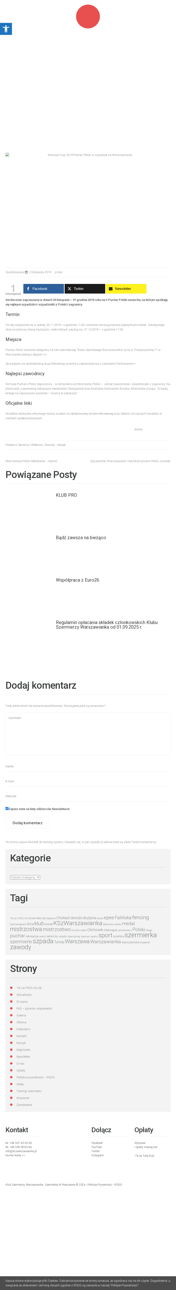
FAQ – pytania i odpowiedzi (34, 1008)
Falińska (123, 917)
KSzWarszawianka (77, 923)
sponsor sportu (89, 936)
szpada (43, 941)
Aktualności (24, 994)
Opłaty (20, 1070)
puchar (17, 935)
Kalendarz (23, 1029)
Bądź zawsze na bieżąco (81, 537)
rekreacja (32, 936)
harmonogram (18, 924)
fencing (140, 917)
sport (105, 935)
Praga (149, 930)
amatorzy (39, 918)
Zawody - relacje (55, 445)
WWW (138, 429)
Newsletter (23, 1056)
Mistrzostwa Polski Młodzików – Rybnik (31, 461)
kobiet (48, 924)
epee (109, 917)
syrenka (118, 936)
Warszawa (77, 941)
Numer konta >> (15, 1155)
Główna (21, 1022)
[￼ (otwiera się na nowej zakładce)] (11, 430)
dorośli (76, 917)
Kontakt (21, 1036)
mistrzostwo (57, 929)
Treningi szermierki (28, 1091)
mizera (76, 930)
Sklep (20, 1084)
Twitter (95, 1151)
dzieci (100, 918)
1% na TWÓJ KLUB (20, 918)
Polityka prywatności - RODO (105, 1184)
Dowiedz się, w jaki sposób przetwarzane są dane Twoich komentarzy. (111, 842)
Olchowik (95, 929)
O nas (20, 1063)
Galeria (21, 1015)
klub (39, 923)
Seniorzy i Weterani (30, 445)
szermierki (21, 941)
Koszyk (21, 1043)
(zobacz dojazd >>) (34, 354)
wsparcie (145, 942)
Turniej (59, 942)
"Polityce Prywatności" (124, 1285)
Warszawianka (105, 941)
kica (30, 924)
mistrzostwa (26, 929)
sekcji (42, 936)
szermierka (141, 935)
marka (117, 924)
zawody (20, 947)
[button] (6, 29)
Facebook (97, 1143)
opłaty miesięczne (146, 1147)
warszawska (130, 942)
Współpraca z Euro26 (77, 580)
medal (128, 923)
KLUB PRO (66, 495)
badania (51, 918)
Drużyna (22, 1001)
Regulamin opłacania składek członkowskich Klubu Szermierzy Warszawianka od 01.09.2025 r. (107, 625)
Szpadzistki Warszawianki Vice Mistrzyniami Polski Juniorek (130, 461)
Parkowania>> (126, 363)
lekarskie (108, 924)
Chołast (63, 917)
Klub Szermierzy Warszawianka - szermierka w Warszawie (40, 1184)
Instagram (97, 1155)
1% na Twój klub (144, 1155)
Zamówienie (24, 1105)
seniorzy (52, 936)
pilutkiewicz (125, 930)
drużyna (89, 917)
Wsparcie (22, 1098)
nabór (83, 930)
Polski (138, 929)
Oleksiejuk (111, 930)
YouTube (96, 1147)
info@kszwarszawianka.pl (21, 1151)
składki (63, 936)
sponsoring (74, 936)
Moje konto (23, 1049)
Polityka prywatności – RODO (35, 1077)
